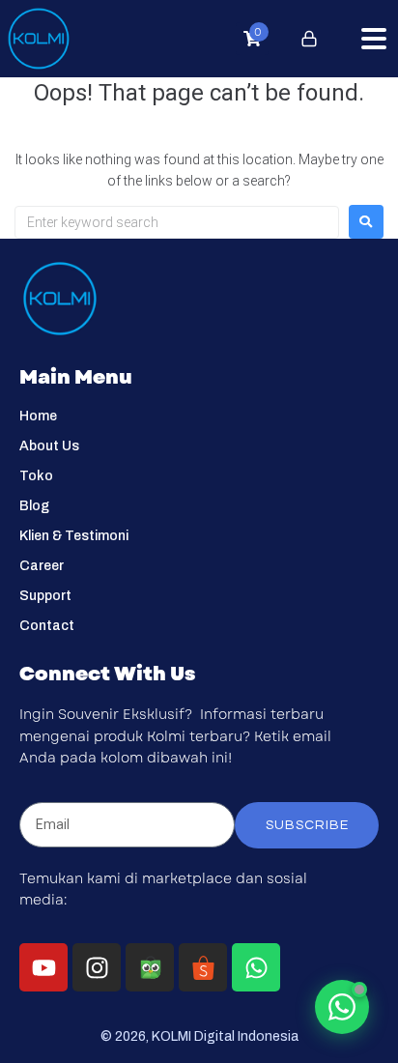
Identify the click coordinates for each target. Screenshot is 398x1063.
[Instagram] (96, 967)
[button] (374, 38)
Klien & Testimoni (73, 536)
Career (41, 566)
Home (38, 416)
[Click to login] (309, 38)
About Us (49, 446)
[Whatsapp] (256, 967)
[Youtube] (43, 967)
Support (45, 596)
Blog (34, 506)
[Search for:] (176, 222)
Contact (46, 625)
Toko (36, 476)
